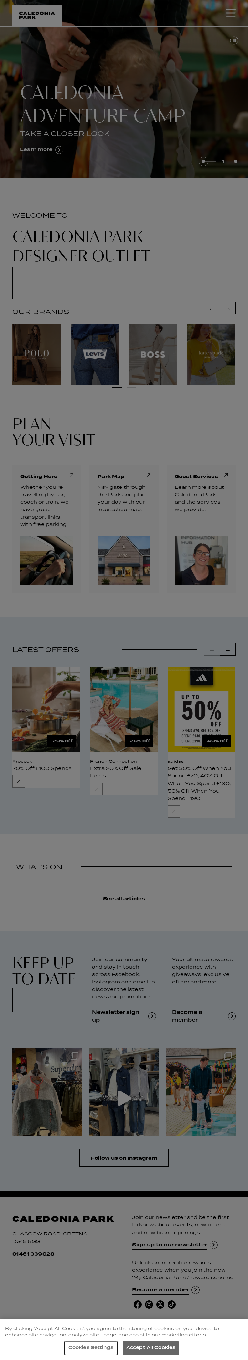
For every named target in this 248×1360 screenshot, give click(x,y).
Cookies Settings (90, 1347)
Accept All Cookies (150, 1347)
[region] (124, 1339)
